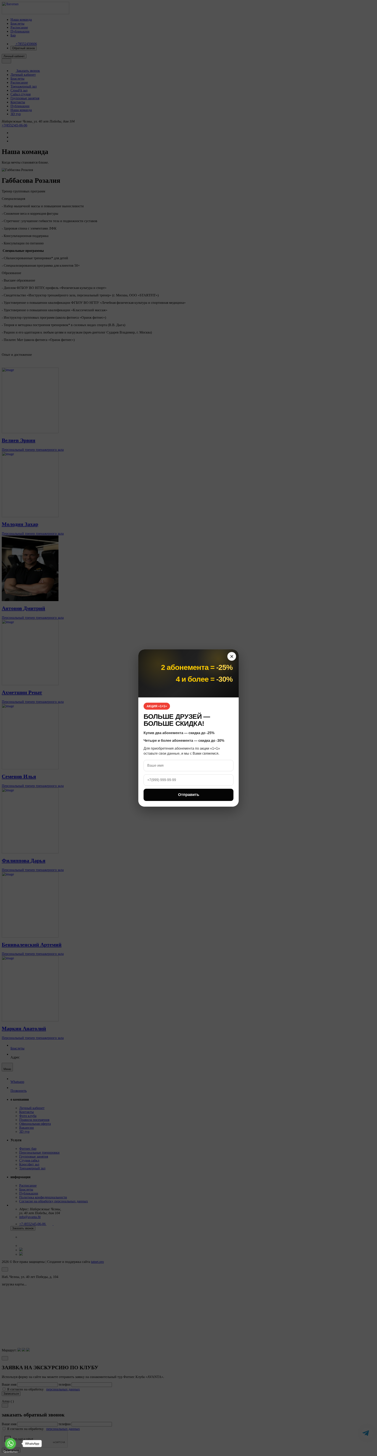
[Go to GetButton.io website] (10, 1452)
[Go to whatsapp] (10, 1443)
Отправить (188, 794)
